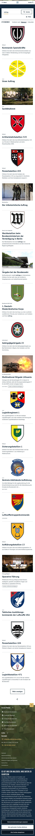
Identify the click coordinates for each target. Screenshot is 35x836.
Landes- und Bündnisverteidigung (15, 386)
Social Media (5, 708)
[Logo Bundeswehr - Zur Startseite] (17, 2)
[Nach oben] (32, 705)
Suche (30, 2)
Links (3, 733)
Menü (5, 2)
